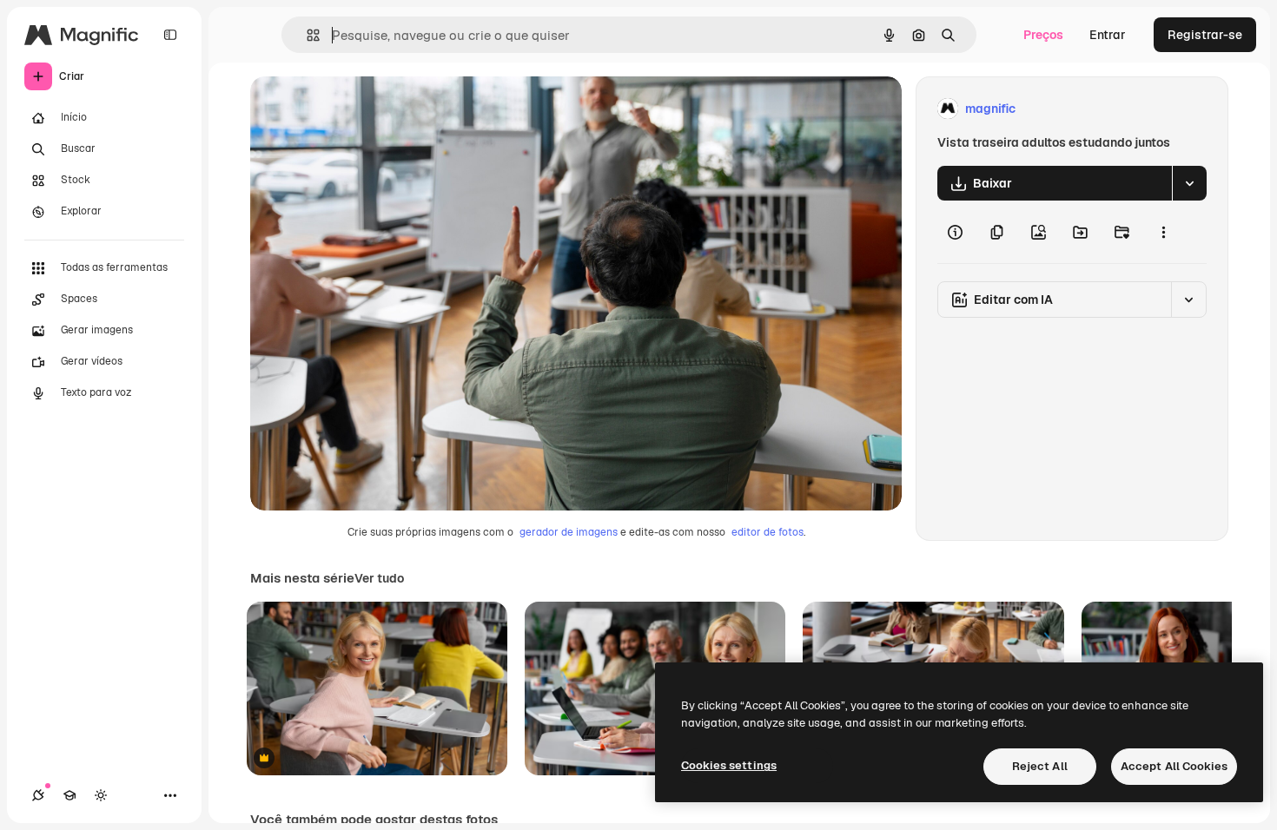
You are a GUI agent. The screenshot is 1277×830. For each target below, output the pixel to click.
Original (361, 109)
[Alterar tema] (101, 795)
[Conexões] (38, 795)
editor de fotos (767, 532)
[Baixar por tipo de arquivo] (1189, 183)
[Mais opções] (1163, 231)
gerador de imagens (568, 532)
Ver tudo (379, 578)
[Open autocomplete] (306, 35)
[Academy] (69, 795)
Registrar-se (1205, 35)
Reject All (1040, 766)
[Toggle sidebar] (170, 35)
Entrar (1107, 35)
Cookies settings (729, 765)
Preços (1043, 35)
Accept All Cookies (1174, 766)
